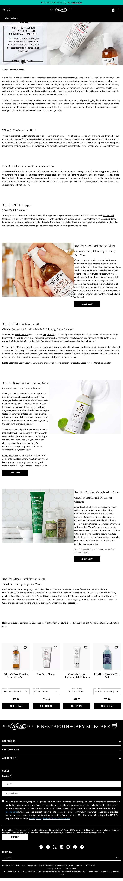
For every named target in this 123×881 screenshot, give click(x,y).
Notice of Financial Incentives (92, 833)
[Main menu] (119, 10)
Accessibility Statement (64, 865)
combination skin (72, 88)
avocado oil (73, 219)
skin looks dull (21, 334)
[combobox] (59, 18)
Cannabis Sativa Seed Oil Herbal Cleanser (93, 517)
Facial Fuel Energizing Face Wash (26, 596)
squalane (59, 219)
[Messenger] (41, 847)
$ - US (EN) (8, 858)
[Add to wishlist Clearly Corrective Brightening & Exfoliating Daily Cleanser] (85, 647)
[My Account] (8, 10)
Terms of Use (78, 830)
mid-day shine (80, 264)
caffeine (73, 596)
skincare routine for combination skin (29, 110)
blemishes (108, 510)
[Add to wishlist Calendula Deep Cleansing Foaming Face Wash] (25, 647)
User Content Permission (26, 865)
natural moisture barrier (60, 354)
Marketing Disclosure (10, 833)
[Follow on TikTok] (81, 847)
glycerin (77, 274)
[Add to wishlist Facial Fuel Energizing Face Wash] (116, 647)
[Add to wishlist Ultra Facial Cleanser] (55, 647)
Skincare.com (90, 865)
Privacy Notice (70, 833)
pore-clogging (88, 100)
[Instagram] (61, 847)
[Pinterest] (75, 847)
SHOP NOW (87, 304)
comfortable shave (52, 599)
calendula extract (107, 270)
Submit (15, 837)
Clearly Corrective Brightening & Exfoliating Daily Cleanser (77, 676)
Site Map (79, 865)
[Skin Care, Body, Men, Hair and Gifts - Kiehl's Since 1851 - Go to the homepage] (60, 10)
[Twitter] (54, 847)
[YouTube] (68, 847)
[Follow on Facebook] (48, 847)
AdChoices (101, 871)
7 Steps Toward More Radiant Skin (95, 363)
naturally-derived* (82, 524)
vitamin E (86, 596)
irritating (9, 103)
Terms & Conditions (45, 865)
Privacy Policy (8, 865)
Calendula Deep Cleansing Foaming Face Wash (16, 676)
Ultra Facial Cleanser (46, 674)
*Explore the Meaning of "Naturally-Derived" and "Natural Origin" (94, 551)
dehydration (48, 334)
